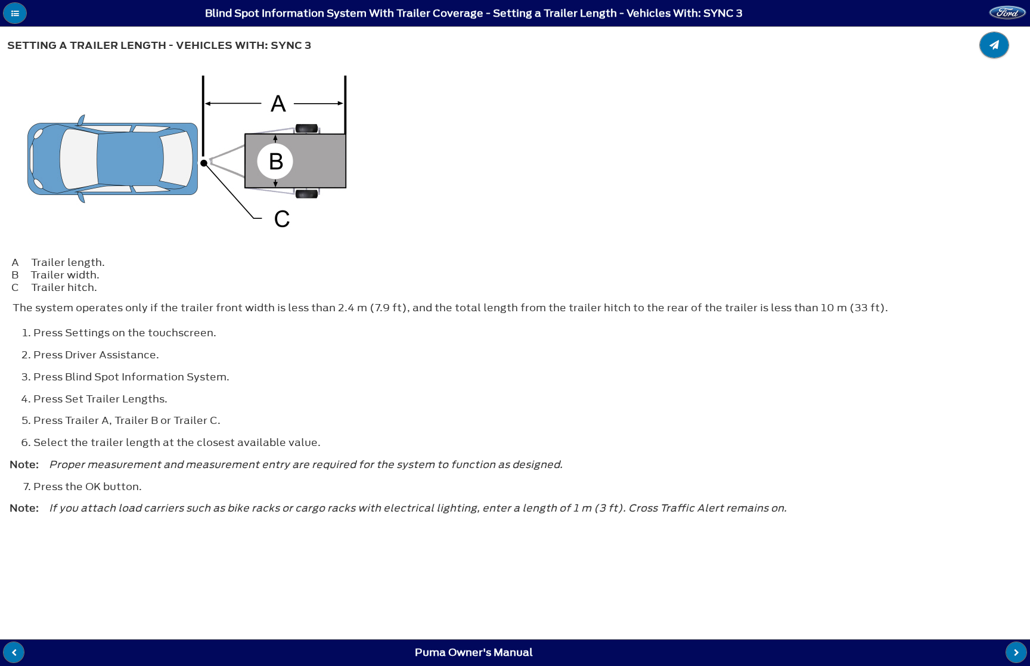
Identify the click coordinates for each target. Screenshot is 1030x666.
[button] (15, 13)
